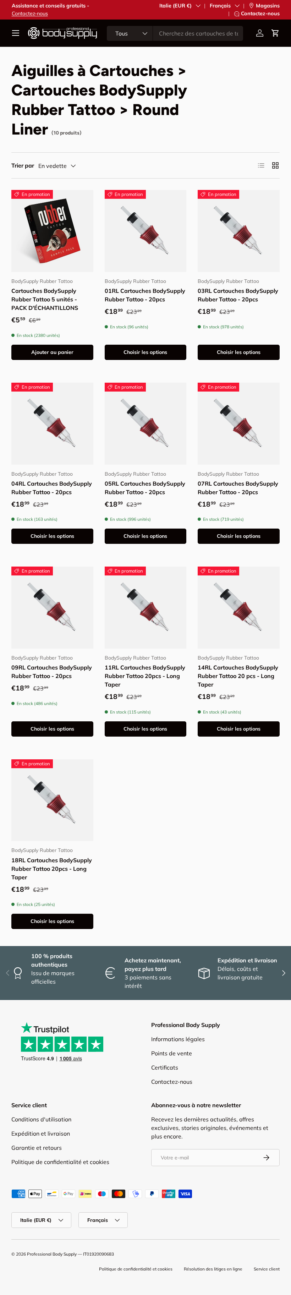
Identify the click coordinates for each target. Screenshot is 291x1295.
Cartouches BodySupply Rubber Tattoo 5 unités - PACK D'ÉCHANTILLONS (44, 299)
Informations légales (178, 1039)
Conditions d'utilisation (41, 1119)
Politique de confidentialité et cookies (60, 1161)
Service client (267, 1269)
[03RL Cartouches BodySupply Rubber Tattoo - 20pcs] (239, 231)
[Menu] (15, 33)
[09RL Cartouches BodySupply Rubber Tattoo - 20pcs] (52, 608)
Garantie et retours (36, 1147)
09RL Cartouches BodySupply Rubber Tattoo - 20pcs (51, 671)
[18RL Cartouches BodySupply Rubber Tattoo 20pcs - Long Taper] (52, 800)
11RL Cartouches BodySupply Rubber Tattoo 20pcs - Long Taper (145, 676)
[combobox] (175, 33)
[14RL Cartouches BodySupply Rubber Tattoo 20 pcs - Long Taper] (239, 608)
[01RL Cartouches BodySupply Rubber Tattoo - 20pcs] (146, 231)
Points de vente (171, 1053)
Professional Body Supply (52, 1254)
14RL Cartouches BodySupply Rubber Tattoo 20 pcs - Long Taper (238, 676)
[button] (275, 33)
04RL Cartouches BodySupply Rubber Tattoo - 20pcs (51, 488)
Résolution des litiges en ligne (213, 1269)
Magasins (268, 5)
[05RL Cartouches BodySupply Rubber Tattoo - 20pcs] (146, 424)
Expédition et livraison (40, 1133)
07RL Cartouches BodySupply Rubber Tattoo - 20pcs (238, 488)
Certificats (164, 1067)
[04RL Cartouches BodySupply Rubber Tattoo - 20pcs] (52, 424)
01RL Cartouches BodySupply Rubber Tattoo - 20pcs (145, 295)
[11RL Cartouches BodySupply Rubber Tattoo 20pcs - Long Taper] (146, 608)
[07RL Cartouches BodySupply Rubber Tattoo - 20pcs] (239, 424)
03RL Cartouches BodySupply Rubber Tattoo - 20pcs (238, 295)
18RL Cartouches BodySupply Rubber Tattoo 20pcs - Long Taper (51, 869)
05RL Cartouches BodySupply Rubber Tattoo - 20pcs (145, 488)
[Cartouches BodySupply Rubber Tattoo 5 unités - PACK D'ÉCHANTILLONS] (52, 231)
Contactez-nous (30, 13)
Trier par (22, 165)
